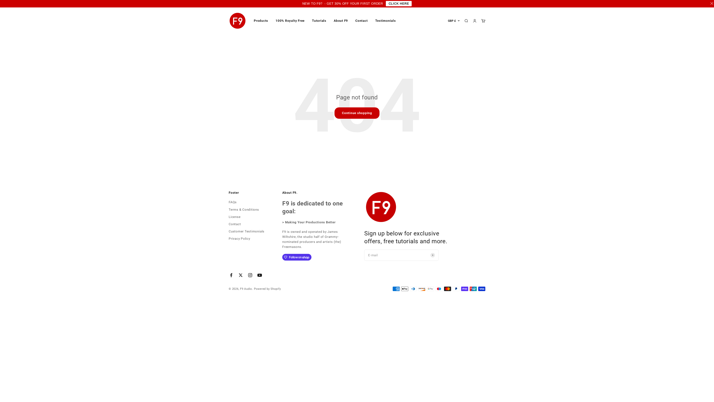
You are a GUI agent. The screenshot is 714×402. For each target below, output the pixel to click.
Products (261, 21)
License (234, 217)
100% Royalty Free (290, 21)
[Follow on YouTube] (259, 275)
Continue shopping (357, 113)
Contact (361, 21)
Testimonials (385, 21)
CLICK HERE (399, 3)
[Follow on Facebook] (231, 275)
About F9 (341, 21)
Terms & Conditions (244, 209)
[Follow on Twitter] (240, 275)
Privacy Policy (239, 238)
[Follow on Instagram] (250, 275)
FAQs (233, 202)
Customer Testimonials (246, 231)
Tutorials (319, 21)
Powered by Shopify (267, 289)
